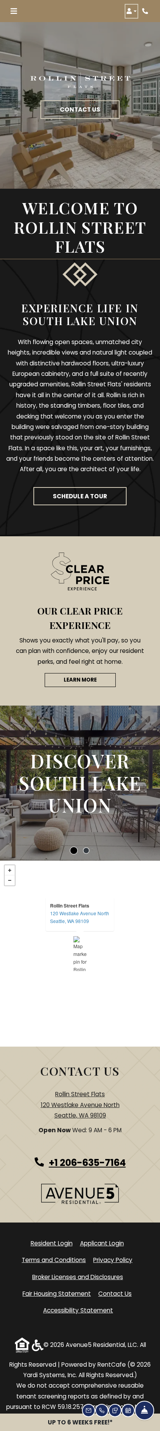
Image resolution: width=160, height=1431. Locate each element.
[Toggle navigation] (13, 11)
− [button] (10, 880)
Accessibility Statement (78, 1310)
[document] (80, 954)
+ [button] (10, 870)
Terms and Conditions (54, 1259)
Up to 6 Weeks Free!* (80, 1422)
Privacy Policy (112, 1259)
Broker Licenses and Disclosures (77, 1277)
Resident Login (52, 1243)
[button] (131, 11)
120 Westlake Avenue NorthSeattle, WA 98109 (79, 917)
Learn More (80, 680)
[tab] (73, 850)
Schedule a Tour (80, 496)
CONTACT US (80, 109)
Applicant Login (102, 1243)
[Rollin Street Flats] (80, 953)
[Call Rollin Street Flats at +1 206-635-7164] (146, 11)
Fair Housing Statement (57, 1294)
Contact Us (115, 1294)
